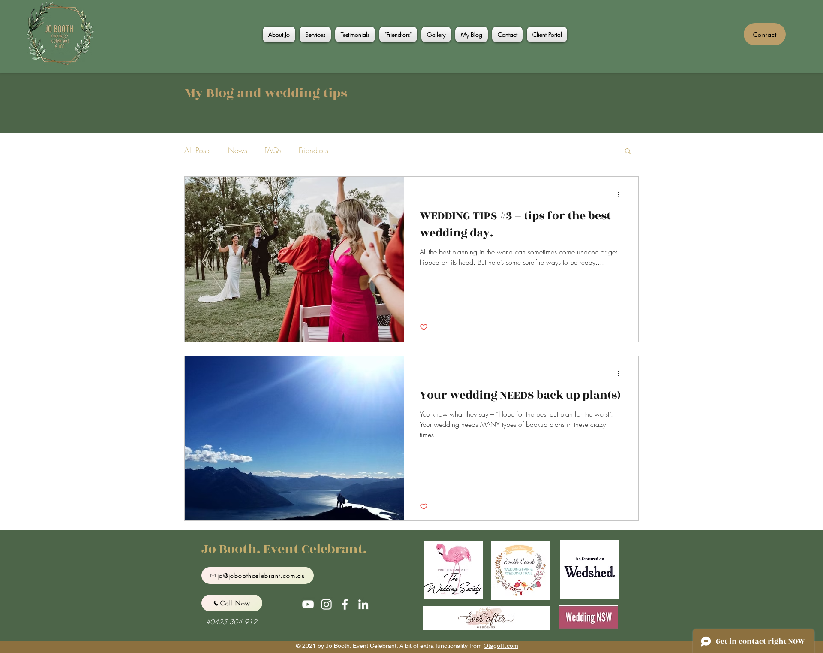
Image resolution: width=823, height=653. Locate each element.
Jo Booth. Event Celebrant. (283, 549)
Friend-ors (313, 150)
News (237, 150)
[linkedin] (363, 604)
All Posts (197, 150)
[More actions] (621, 194)
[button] (628, 151)
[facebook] (345, 604)
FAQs (273, 150)
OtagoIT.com (501, 645)
